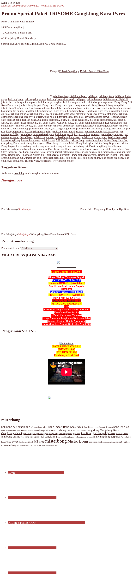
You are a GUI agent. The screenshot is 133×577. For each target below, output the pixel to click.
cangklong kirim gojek (38, 433)
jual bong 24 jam (57, 119)
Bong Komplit (99, 105)
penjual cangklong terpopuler (32, 149)
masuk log (19, 173)
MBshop (65, 140)
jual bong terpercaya (85, 125)
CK (46, 114)
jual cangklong (20, 128)
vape (36, 160)
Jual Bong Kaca (65, 122)
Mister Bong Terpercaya (107, 143)
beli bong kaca (106, 96)
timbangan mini (16, 157)
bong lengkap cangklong (37, 108)
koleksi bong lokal (117, 137)
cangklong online (17, 114)
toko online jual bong (112, 157)
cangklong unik (35, 114)
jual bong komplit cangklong (89, 122)
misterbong (25, 146)
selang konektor (123, 152)
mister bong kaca (94, 140)
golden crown (102, 116)
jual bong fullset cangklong (23, 122)
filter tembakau (64, 116)
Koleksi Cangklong (69, 71)
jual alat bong (14, 119)
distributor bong (66, 114)
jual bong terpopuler (107, 125)
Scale (42, 152)
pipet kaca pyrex (69, 149)
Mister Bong (78, 140)
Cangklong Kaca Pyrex (98, 111)
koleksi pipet (48, 140)
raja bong (23, 152)
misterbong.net (58, 146)
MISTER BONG (55, 5)
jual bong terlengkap (63, 125)
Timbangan (13, 154)
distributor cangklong (116, 114)
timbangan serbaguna (54, 157)
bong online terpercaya (88, 108)
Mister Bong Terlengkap (81, 143)
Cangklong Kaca (76, 111)
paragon (5, 149)
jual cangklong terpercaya (108, 436)
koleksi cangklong (10, 140)
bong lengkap (16, 108)
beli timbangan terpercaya (100, 102)
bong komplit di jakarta (104, 427)
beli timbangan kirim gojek (23, 102)
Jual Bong (42, 119)
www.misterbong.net (63, 160)
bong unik (107, 108)
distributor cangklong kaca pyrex (18, 116)
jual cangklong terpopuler (37, 131)
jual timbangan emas (89, 134)
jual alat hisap (29, 119)
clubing (53, 114)
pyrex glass (117, 149)
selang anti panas (71, 152)
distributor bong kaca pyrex (90, 114)
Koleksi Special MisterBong (94, 71)
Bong (117, 102)
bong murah (69, 108)
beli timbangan (94, 99)
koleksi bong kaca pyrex (94, 137)
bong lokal (56, 108)
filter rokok (50, 116)
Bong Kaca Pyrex (64, 105)
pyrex (95, 149)
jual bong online (10, 436)
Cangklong (30, 111)
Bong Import (34, 105)
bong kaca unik (83, 105)
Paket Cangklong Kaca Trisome (105, 146)
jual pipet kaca (76, 131)
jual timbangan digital (66, 134)
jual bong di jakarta (104, 433)
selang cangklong (104, 152)
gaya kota (79, 116)
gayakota (89, 116)
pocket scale (85, 149)
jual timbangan (110, 131)
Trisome (29, 160)
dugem (39, 116)
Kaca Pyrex (26, 137)
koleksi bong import (44, 137)
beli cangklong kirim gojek (61, 99)
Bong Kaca (48, 105)
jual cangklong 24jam (40, 128)
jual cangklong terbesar (113, 128)
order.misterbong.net (77, 146)
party (13, 149)
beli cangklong (15, 99)
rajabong (34, 152)
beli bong (92, 96)
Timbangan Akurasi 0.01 (33, 154)
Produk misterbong (11, 248)
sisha (3, 154)
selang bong (88, 152)
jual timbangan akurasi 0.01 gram (37, 134)
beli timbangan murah (74, 102)
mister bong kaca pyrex (32, 143)
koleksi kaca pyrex (30, 140)
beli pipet (80, 99)
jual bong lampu (113, 122)
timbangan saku (33, 157)
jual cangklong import (63, 128)
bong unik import (122, 108)
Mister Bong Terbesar (57, 143)
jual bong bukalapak (77, 119)
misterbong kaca (41, 146)
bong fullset (21, 105)
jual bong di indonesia (101, 119)
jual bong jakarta (46, 122)
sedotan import (54, 152)
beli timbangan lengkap (50, 102)
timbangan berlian (87, 154)
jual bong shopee (23, 125)
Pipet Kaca (53, 149)
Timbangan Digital (107, 154)
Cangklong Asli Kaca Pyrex (51, 111)
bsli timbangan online (12, 111)
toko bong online (91, 157)
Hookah (115, 116)
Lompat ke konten (10, 2)
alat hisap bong (61, 96)
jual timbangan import (112, 134)
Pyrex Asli (105, 149)
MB (58, 140)
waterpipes (45, 160)
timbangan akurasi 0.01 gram (62, 154)
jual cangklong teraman (88, 128)
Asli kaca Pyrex (78, 96)
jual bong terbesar (42, 125)
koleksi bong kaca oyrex (67, 137)
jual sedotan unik (93, 131)
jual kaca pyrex (59, 131)
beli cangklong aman (35, 99)
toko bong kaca (74, 157)
